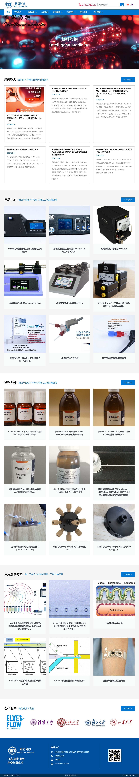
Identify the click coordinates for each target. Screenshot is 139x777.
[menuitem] (128, 4)
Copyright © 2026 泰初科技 (11, 775)
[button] (2, 42)
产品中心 (17, 12)
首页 (8, 12)
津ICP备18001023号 (71, 775)
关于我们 (97, 12)
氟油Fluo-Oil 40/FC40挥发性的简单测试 (22, 149)
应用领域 (56, 12)
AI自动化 (44, 12)
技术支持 (83, 12)
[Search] (122, 4)
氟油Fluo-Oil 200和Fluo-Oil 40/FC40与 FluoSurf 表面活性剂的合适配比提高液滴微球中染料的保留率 (69, 152)
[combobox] (108, 4)
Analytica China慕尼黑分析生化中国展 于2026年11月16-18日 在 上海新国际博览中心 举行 (24, 118)
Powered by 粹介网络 (129, 775)
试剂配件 (31, 12)
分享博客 (69, 12)
